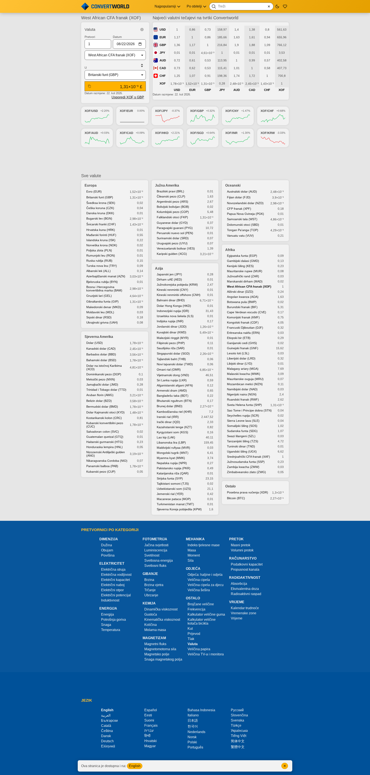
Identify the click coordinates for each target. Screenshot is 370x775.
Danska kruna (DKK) (100, 213)
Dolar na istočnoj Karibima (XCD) (104, 367)
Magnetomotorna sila (160, 649)
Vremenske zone (243, 613)
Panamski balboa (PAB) (102, 466)
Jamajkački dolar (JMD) (102, 384)
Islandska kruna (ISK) (100, 240)
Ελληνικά (108, 746)
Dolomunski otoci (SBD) (243, 224)
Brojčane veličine (201, 604)
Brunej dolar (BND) (169, 406)
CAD (163, 68)
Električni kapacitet (115, 580)
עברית (149, 730)
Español (150, 710)
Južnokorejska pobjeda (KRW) (177, 284)
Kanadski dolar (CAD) (101, 348)
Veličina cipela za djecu (206, 585)
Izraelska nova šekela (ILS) (175, 316)
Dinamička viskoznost (161, 609)
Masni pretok (240, 545)
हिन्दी (147, 736)
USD (163, 29)
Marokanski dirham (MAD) (245, 281)
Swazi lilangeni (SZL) (241, 436)
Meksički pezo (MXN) (100, 379)
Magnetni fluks (155, 644)
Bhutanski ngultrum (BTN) (174, 400)
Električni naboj (113, 585)
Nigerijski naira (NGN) (242, 394)
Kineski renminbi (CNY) (172, 289)
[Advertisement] (185, 160)
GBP (163, 45)
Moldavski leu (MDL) (100, 312)
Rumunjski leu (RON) (100, 255)
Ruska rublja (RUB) (99, 260)
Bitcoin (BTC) (236, 498)
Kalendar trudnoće (245, 608)
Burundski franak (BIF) (242, 307)
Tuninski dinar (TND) (241, 446)
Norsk (192, 737)
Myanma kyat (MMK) (171, 458)
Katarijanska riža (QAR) (173, 473)
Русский (237, 710)
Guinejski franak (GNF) (242, 348)
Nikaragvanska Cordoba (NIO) (106, 460)
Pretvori (90, 37)
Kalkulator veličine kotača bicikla (202, 621)
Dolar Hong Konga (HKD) (174, 305)
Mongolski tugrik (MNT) (172, 452)
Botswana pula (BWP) (242, 302)
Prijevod (194, 633)
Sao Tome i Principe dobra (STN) (249, 410)
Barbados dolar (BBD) (101, 354)
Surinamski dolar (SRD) (173, 238)
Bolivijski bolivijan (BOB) (173, 206)
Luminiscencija (155, 550)
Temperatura (110, 630)
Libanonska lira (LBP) (171, 442)
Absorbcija (239, 583)
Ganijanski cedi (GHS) (242, 343)
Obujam (107, 550)
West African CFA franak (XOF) (249, 286)
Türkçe (236, 725)
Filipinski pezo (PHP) (171, 343)
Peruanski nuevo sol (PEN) (175, 233)
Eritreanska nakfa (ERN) (243, 332)
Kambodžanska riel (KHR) (174, 411)
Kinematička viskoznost (162, 619)
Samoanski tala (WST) (242, 219)
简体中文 (238, 741)
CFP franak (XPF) (239, 208)
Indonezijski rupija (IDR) (173, 311)
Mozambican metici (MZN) (245, 384)
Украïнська (239, 730)
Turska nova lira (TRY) (101, 265)
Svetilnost (151, 555)
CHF (163, 75)
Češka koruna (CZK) (100, 208)
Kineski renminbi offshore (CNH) (178, 295)
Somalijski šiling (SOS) (242, 426)
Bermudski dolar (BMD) (102, 406)
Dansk (106, 736)
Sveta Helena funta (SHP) (244, 405)
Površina (108, 555)
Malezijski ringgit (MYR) (173, 338)
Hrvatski (150, 741)
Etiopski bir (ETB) (239, 338)
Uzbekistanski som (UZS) (174, 488)
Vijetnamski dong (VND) (173, 375)
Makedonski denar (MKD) (103, 307)
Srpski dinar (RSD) (99, 317)
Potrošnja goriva (113, 619)
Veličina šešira (199, 590)
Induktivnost (110, 600)
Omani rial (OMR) (169, 369)
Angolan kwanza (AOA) (242, 296)
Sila (191, 560)
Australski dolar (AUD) (242, 191)
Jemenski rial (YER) (170, 494)
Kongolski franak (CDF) (243, 322)
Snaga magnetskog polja (163, 659)
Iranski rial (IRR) (168, 417)
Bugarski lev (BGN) (99, 218)
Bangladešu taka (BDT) (172, 395)
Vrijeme (236, 618)
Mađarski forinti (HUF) (101, 235)
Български (109, 720)
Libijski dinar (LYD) (239, 363)
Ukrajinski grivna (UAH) (102, 322)
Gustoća (150, 614)
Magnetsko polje (156, 654)
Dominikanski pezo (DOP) (103, 374)
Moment (194, 555)
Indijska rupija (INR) (170, 321)
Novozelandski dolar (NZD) (245, 203)
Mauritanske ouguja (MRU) (245, 379)
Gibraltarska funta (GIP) (102, 301)
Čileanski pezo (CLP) (171, 196)
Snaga (106, 625)
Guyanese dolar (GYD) (172, 222)
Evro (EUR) (94, 191)
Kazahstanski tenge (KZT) (174, 427)
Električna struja (113, 569)
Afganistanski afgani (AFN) (175, 385)
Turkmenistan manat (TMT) (175, 504)
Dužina (106, 545)
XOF (163, 83)
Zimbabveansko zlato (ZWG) (246, 472)
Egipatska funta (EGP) (242, 255)
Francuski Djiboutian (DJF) (245, 327)
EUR (163, 37)
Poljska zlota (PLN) (99, 250)
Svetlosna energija (158, 560)
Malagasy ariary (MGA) (242, 368)
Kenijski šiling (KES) (240, 266)
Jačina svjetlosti (156, 545)
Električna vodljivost (116, 574)
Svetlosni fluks (155, 565)
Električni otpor (112, 590)
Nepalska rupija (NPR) (172, 463)
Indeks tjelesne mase (204, 545)
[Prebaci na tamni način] (277, 6)
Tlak (191, 639)
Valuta (193, 644)
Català (106, 725)
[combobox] (241, 6)
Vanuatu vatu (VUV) (240, 235)
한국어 (193, 726)
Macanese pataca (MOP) (174, 499)
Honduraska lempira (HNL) (104, 447)
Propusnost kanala (245, 569)
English (134, 766)
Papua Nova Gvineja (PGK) (245, 213)
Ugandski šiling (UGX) (242, 451)
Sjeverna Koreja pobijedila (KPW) (179, 509)
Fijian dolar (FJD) (239, 197)
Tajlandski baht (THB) (171, 359)
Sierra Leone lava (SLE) (243, 420)
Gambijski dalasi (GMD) (243, 261)
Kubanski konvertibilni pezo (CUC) (104, 424)
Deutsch (107, 741)
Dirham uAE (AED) (169, 279)
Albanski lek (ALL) (98, 271)
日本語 (193, 720)
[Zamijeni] (142, 65)
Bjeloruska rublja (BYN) (102, 282)
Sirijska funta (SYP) (170, 478)
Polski (192, 742)
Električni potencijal (116, 595)
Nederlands (196, 732)
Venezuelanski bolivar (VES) (176, 248)
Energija (107, 614)
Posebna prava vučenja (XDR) (247, 492)
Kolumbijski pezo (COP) (173, 212)
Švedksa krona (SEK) (100, 203)
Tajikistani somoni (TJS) (173, 483)
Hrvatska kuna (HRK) (100, 230)
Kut (190, 628)
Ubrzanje (151, 595)
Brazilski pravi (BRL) (170, 191)
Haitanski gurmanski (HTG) (104, 442)
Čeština (107, 731)
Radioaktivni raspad (246, 594)
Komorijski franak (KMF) (243, 317)
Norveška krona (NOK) (101, 245)
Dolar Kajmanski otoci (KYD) (105, 412)
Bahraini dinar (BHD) (171, 300)
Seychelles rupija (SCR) (243, 415)
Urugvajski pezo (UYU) (172, 243)
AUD (163, 60)
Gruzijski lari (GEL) (99, 295)
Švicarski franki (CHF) (101, 224)
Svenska (237, 720)
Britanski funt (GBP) (99, 197)
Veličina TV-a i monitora (206, 654)
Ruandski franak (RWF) (243, 399)
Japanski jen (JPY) (169, 274)
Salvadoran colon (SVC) (102, 431)
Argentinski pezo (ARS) (172, 201)
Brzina (149, 580)
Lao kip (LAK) (166, 437)
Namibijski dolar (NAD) (242, 389)
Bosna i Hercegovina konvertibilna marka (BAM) (104, 288)
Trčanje (150, 590)
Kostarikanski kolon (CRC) (104, 418)
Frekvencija (196, 609)
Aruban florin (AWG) (99, 395)
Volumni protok (242, 550)
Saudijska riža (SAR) (171, 348)
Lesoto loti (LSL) (238, 353)
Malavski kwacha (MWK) (243, 374)
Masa (192, 550)
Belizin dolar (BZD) (99, 400)
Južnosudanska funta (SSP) (246, 461)
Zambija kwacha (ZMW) (243, 467)
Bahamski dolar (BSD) (101, 360)
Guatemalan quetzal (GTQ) (104, 436)
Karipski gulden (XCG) (172, 253)
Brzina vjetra (153, 585)
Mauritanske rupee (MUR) (244, 271)
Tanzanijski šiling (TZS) (242, 441)
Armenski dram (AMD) (172, 390)
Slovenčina (239, 715)
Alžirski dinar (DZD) (240, 291)
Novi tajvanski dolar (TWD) (175, 364)
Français (151, 725)
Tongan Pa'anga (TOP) (242, 230)
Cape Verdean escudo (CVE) (246, 312)
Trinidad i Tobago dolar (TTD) (106, 389)
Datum (117, 37)
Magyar (150, 746)
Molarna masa (155, 630)
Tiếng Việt (238, 736)
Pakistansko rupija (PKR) (173, 468)
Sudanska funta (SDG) (242, 431)
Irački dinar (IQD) (168, 422)
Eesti (148, 715)
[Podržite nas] (285, 6)
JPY (162, 52)
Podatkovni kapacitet (247, 564)
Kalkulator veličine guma (206, 614)
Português (195, 747)
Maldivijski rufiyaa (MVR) (173, 447)
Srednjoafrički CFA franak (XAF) (248, 456)
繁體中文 (238, 747)
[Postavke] (142, 29)
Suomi (149, 720)
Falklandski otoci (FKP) (172, 217)
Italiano (193, 715)
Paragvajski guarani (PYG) (175, 228)
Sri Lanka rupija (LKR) (172, 380)
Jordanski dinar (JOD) (171, 326)
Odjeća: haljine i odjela (205, 574)
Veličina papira (199, 649)
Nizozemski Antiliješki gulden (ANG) (105, 453)
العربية (105, 715)
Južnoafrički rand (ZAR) (243, 276)
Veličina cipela (199, 580)
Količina (150, 625)
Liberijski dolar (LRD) (241, 358)
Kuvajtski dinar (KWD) (171, 332)
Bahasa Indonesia (201, 710)
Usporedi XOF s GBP (128, 97)
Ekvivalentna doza (245, 589)
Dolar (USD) (94, 342)
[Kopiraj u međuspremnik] (89, 86)
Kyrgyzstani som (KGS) (172, 432)
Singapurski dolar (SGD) (173, 353)
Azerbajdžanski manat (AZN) (105, 276)
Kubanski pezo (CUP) (100, 471)
